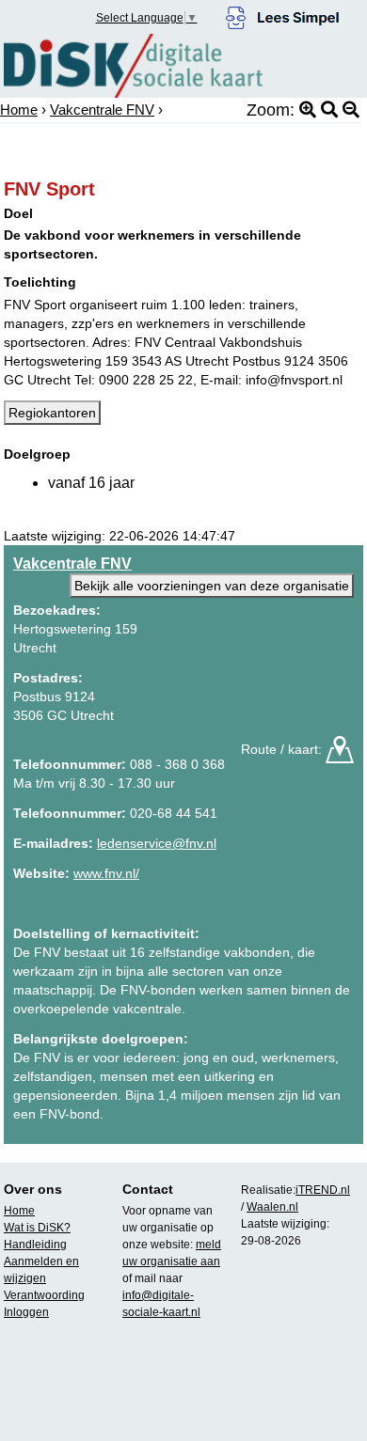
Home (19, 109)
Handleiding (35, 1244)
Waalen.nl (272, 1207)
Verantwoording (44, 1295)
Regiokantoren (52, 412)
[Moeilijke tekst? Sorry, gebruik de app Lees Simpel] (282, 15)
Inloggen (26, 1312)
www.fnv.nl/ (106, 873)
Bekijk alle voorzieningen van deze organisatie (211, 585)
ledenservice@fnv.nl (156, 843)
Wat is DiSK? (37, 1227)
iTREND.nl (322, 1190)
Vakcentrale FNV (102, 109)
